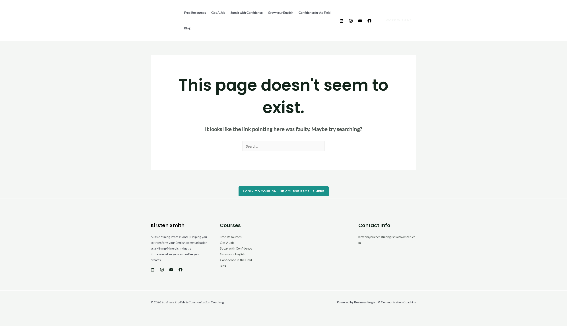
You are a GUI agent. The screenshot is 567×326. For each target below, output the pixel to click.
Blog (187, 28)
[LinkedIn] (342, 21)
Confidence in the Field (314, 12)
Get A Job (218, 12)
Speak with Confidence (247, 12)
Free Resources (195, 12)
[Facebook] (369, 21)
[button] (396, 20)
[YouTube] (360, 21)
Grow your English (280, 12)
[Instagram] (351, 21)
